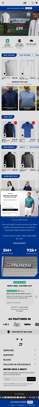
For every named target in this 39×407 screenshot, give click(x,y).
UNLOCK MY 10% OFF (10, 209)
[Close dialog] (37, 192)
